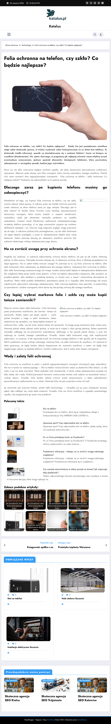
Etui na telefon (49, 408)
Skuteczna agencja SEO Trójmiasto (17, 698)
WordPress (50, 720)
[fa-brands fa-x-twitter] (91, 2)
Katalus (55, 26)
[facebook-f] (87, 2)
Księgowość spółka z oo (40, 547)
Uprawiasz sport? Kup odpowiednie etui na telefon (66, 423)
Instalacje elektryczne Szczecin (23, 647)
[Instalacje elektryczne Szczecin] (28, 628)
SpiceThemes (82, 720)
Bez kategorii (11, 681)
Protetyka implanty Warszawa (74, 547)
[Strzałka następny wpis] (106, 545)
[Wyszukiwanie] (95, 35)
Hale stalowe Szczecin (73, 598)
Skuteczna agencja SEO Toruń (90, 698)
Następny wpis (64, 543)
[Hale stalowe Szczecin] (83, 580)
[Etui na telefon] (28, 580)
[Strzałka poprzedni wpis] (5, 545)
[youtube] (102, 2)
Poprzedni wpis (46, 543)
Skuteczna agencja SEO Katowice (53, 698)
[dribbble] (94, 2)
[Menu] (9, 34)
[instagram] (98, 2)
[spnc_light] (101, 34)
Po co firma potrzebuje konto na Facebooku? (63, 437)
